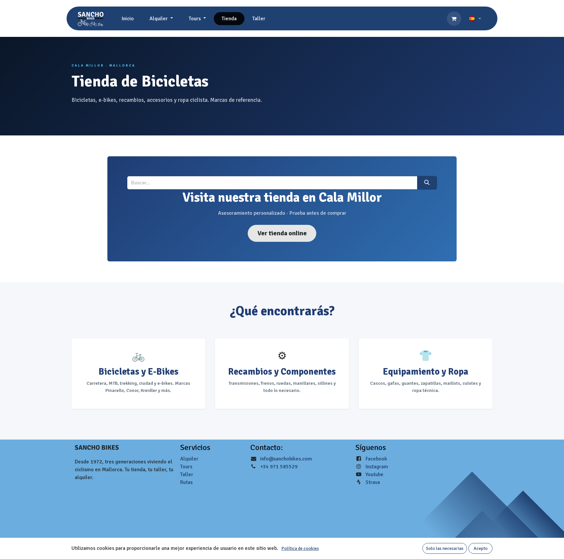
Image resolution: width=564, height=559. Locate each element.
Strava (373, 482)
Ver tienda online (282, 233)
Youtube (375, 474)
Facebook (376, 459)
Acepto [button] (481, 548)
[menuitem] (128, 18)
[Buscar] (427, 183)
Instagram (377, 466)
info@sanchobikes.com (286, 459)
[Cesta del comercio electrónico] (454, 18)
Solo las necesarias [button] (444, 548)
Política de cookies (300, 548)
